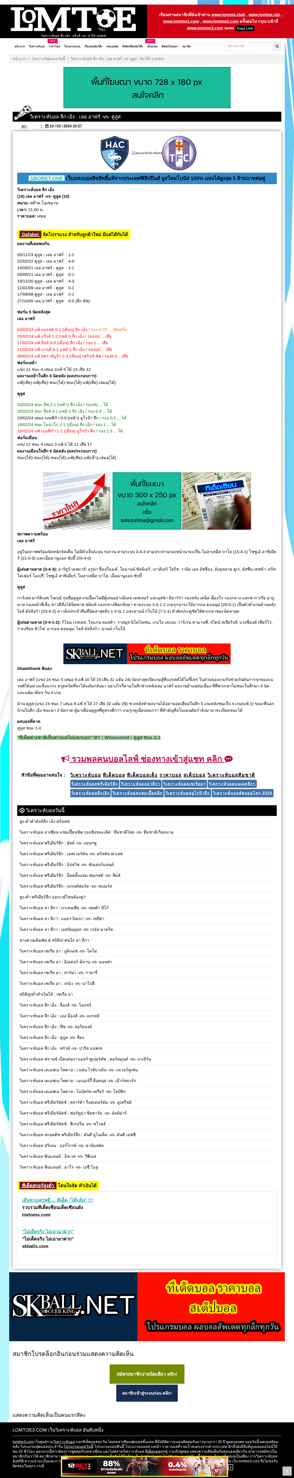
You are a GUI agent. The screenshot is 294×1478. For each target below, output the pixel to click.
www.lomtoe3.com (205, 28)
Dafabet (30, 234)
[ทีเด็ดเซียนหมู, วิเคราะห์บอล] (147, 654)
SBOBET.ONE (47, 178)
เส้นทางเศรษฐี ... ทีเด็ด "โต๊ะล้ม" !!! (57, 1200)
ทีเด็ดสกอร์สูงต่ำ (38, 1185)
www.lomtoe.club (228, 14)
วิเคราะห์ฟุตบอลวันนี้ (48, 59)
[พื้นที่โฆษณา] (147, 501)
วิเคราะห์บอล (64, 1442)
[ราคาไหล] (77, 501)
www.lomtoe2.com (221, 21)
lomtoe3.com (23, 1442)
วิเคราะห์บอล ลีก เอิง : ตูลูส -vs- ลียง (73, 35)
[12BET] (144, 1467)
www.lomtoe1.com (181, 21)
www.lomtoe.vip (264, 14)
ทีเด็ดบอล (152, 1451)
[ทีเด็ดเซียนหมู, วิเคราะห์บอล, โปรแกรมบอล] (147, 1307)
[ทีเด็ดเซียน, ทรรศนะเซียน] (216, 501)
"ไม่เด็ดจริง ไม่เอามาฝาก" (48, 1231)
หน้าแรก (19, 59)
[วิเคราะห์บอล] (147, 88)
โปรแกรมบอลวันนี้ (78, 1447)
